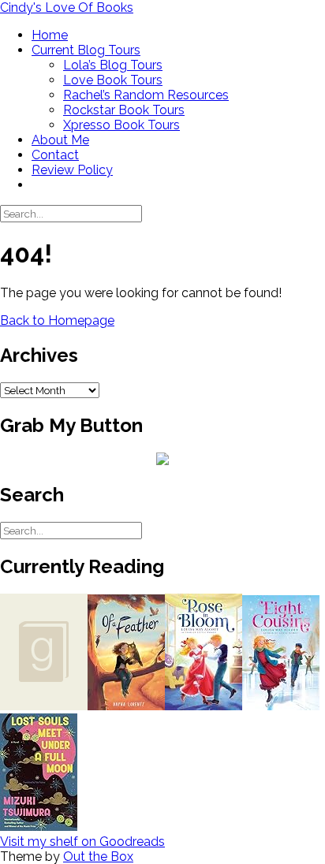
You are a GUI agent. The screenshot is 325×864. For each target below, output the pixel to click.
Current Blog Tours (86, 50)
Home (50, 35)
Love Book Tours (112, 80)
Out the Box (98, 856)
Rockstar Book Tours (124, 109)
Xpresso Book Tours (121, 124)
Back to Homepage (57, 320)
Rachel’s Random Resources (146, 95)
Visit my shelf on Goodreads (82, 841)
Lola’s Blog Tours (112, 65)
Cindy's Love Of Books (66, 7)
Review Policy (72, 169)
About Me (60, 139)
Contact (55, 154)
